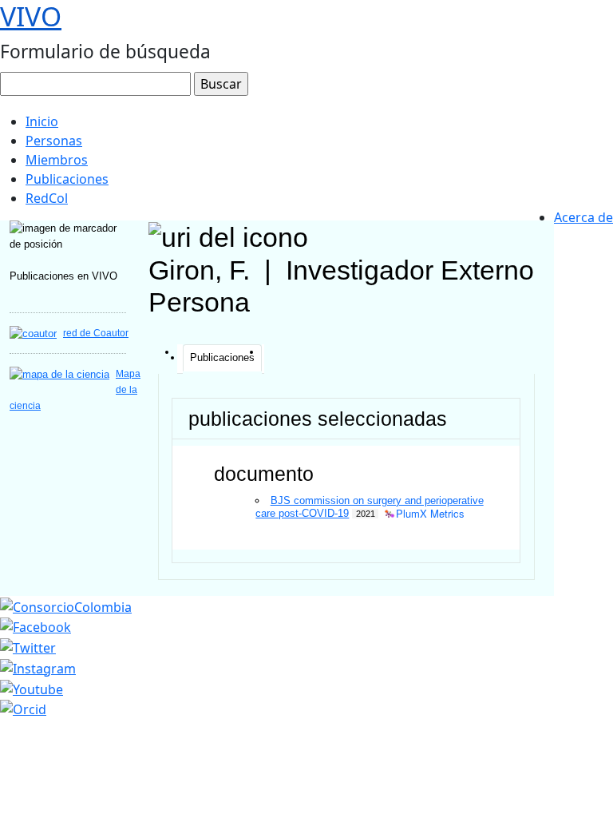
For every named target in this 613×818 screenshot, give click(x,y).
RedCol (47, 198)
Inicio (42, 121)
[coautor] (33, 333)
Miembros (57, 160)
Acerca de (583, 217)
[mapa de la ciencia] (59, 373)
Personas (54, 140)
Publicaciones (67, 179)
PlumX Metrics (430, 514)
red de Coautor (96, 333)
